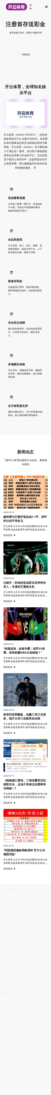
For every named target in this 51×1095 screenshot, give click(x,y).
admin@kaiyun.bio (13, 1062)
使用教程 (7, 1010)
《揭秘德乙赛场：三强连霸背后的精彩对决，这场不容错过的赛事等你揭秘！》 (24, 784)
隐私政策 (14, 1084)
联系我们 (7, 1047)
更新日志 (7, 978)
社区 (5, 1025)
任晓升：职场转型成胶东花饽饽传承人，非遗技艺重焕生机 (24, 585)
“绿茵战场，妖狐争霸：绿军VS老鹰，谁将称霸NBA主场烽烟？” (24, 650)
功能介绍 (7, 968)
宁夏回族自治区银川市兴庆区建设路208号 (24, 1052)
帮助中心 (7, 1005)
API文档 (7, 1020)
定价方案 (7, 973)
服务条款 (25, 1084)
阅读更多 (7, 535)
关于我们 (7, 1042)
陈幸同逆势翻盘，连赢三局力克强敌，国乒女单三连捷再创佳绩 (24, 716)
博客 (5, 1015)
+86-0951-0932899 (13, 1057)
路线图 (6, 984)
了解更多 (25, 54)
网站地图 (37, 1084)
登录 (30, 7)
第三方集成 (9, 989)
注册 (39, 6)
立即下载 (25, 44)
